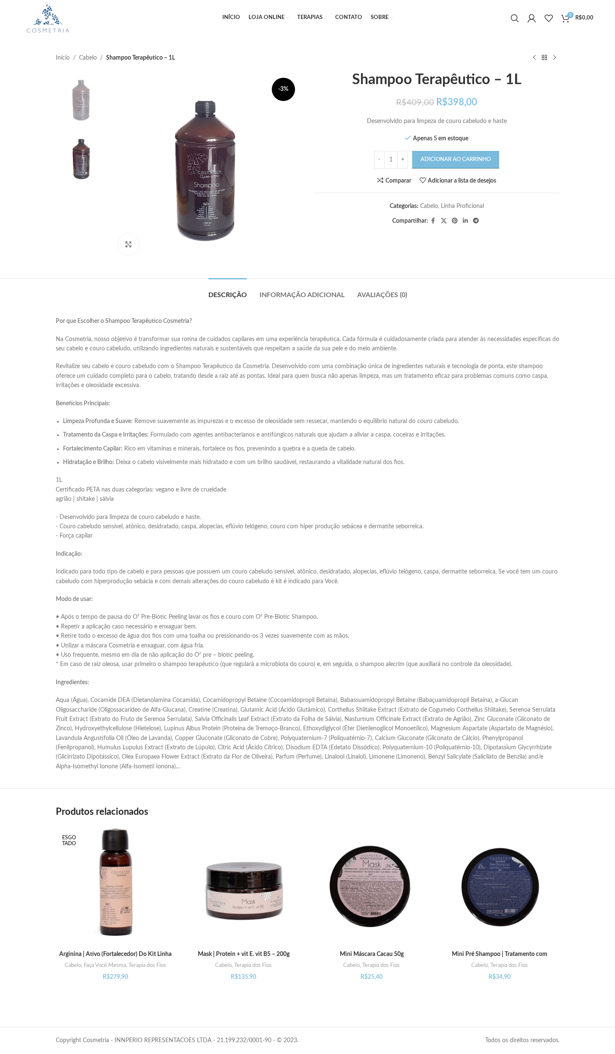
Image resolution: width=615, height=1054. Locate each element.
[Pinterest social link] (454, 221)
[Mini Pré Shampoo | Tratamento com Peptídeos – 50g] (500, 887)
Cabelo (88, 58)
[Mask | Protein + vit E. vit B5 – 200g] (243, 887)
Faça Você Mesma (105, 965)
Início (63, 58)
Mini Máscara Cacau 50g (372, 954)
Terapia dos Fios (147, 965)
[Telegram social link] (475, 221)
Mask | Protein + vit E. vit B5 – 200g (244, 954)
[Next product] (554, 58)
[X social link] (443, 221)
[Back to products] (544, 58)
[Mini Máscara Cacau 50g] (372, 887)
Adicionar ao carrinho (456, 159)
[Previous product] (534, 58)
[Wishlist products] (548, 18)
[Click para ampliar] (128, 244)
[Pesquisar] (514, 18)
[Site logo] (47, 18)
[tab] (227, 291)
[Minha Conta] (531, 18)
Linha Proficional (462, 206)
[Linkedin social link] (465, 221)
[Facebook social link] (433, 221)
